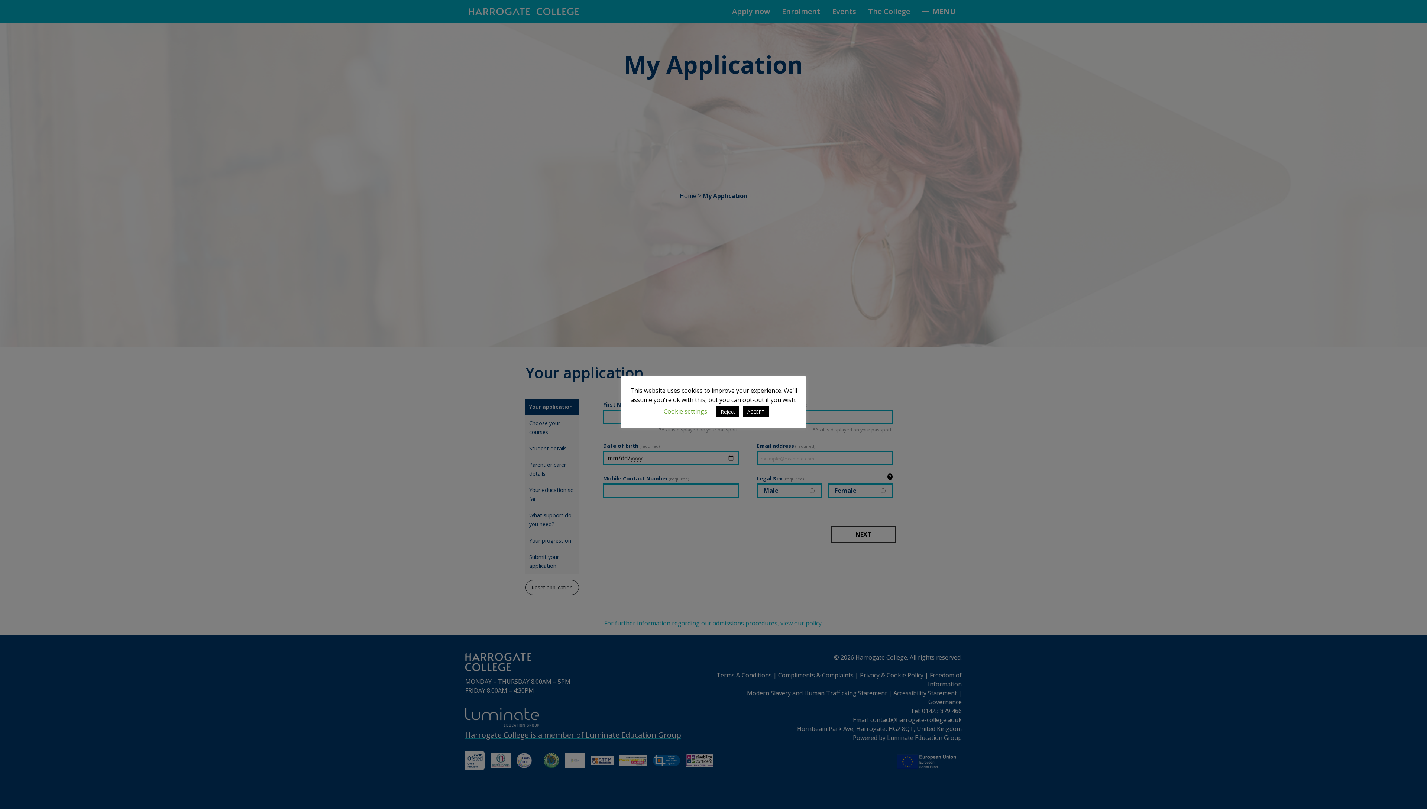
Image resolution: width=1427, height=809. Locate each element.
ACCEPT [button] (755, 411)
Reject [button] (728, 411)
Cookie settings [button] (685, 411)
